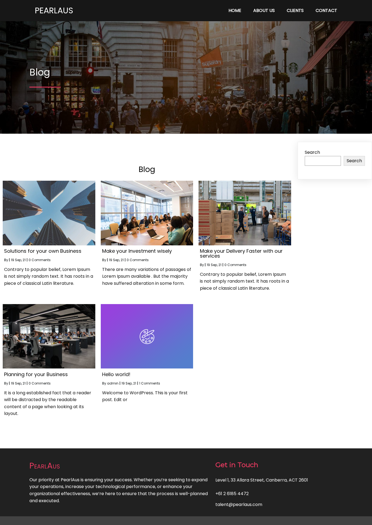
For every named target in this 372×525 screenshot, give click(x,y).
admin (112, 383)
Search (312, 152)
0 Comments (40, 260)
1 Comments (149, 383)
